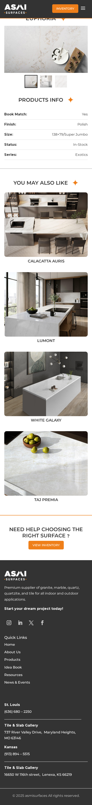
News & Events (17, 682)
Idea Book (13, 667)
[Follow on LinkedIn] (20, 622)
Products (12, 660)
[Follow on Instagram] (9, 622)
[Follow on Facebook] (42, 622)
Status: (10, 145)
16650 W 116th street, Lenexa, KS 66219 (38, 775)
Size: (8, 134)
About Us (12, 652)
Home (9, 644)
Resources (13, 675)
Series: (10, 155)
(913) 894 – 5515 (17, 754)
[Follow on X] (31, 622)
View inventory (46, 545)
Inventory (65, 9)
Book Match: (15, 114)
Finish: (10, 124)
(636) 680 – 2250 (18, 712)
